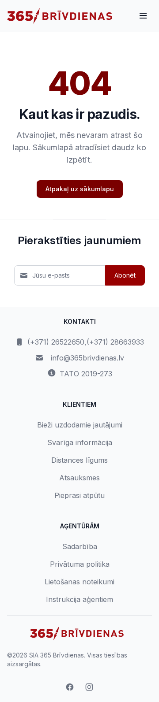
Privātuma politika (80, 564)
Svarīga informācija (79, 442)
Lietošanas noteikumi (79, 581)
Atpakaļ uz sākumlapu (79, 189)
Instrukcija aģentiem (79, 599)
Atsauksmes (79, 477)
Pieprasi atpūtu (79, 495)
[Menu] (143, 16)
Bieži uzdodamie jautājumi (79, 424)
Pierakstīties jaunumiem (79, 240)
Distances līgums (79, 460)
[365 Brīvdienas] (59, 16)
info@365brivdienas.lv (87, 357)
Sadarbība (79, 546)
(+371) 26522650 (55, 342)
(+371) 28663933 (115, 342)
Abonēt (125, 275)
